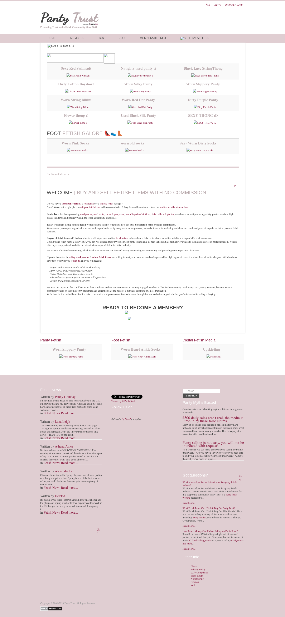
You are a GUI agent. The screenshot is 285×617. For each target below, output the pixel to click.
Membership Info (153, 38)
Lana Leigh (62, 421)
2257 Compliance (199, 572)
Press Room (197, 575)
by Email (126, 419)
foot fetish (89, 203)
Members (77, 38)
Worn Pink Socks (75, 143)
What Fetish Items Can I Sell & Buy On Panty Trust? (209, 508)
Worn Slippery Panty (203, 84)
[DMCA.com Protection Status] (52, 608)
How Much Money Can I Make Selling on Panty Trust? (210, 531)
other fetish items (101, 257)
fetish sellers (122, 238)
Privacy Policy (198, 569)
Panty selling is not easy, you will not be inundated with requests (213, 444)
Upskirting (211, 349)
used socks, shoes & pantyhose (108, 214)
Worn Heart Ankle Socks (140, 349)
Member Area (234, 4)
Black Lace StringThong (203, 68)
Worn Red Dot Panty (138, 99)
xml (193, 585)
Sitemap (195, 581)
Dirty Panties (199, 517)
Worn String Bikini (76, 99)
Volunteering (197, 578)
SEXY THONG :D (203, 115)
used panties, (86, 214)
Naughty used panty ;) (138, 68)
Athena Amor (64, 446)
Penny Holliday (65, 396)
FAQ (208, 4)
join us (76, 260)
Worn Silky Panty (138, 84)
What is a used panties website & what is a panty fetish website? (210, 483)
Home (52, 38)
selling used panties (79, 257)
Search (192, 395)
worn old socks (132, 143)
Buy (102, 38)
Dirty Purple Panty (203, 99)
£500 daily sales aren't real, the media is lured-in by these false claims (213, 419)
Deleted (60, 496)
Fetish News (52, 413)
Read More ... (189, 502)
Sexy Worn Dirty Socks (198, 143)
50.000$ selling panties (200, 540)
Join (122, 38)
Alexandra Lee (64, 471)
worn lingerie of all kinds (138, 214)
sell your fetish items (90, 207)
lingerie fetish (106, 203)
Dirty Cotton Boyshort (76, 84)
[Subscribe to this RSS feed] (235, 186)
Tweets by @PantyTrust (123, 401)
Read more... (69, 413)
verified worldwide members (174, 207)
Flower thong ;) (76, 115)
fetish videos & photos (163, 214)
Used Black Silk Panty (138, 115)
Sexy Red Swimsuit (76, 68)
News (217, 4)
